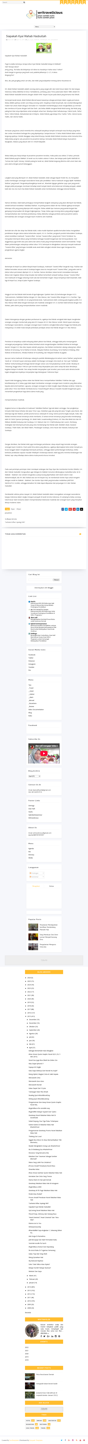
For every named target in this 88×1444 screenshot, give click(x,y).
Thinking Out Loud (35, 1136)
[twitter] (61, 2)
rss (29, 670)
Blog (30, 713)
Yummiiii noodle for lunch (37, 1243)
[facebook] (65, 2)
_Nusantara (32, 703)
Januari (31, 1283)
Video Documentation (36, 709)
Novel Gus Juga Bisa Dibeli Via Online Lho (43, 1060)
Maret (31, 1276)
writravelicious (33, 818)
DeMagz (34, 633)
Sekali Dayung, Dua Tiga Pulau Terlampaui (43, 1121)
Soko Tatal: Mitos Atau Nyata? (39, 1264)
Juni (30, 1041)
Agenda (31, 848)
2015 (29, 1016)
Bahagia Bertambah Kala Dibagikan (41, 1051)
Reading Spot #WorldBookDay (39, 1095)
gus (28, 40)
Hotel (28, 1420)
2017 (29, 1009)
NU (49, 40)
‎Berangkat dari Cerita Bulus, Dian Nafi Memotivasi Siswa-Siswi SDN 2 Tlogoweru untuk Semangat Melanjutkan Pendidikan (43, 638)
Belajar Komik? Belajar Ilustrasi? (40, 1268)
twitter (30, 658)
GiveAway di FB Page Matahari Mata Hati (43, 1190)
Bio (29, 852)
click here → (45, 1333)
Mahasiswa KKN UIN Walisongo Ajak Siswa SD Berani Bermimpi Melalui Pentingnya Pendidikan (42, 605)
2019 (29, 1002)
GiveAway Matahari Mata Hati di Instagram (43, 1183)
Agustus (32, 1033)
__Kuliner (31, 694)
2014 (29, 1287)
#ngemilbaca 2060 (35, 1187)
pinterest (31, 661)
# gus (13, 509)
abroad (39, 1420)
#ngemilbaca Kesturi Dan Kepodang (41, 1247)
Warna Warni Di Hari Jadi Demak (40, 1180)
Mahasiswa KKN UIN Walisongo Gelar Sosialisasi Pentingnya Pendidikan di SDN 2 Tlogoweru (43, 613)
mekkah (36, 40)
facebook (31, 655)
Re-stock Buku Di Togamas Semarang (42, 1250)
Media (30, 858)
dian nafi (34, 617)
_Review (31, 706)
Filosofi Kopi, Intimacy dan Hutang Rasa (42, 1214)
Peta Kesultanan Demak (45, 1374)
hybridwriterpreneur (35, 815)
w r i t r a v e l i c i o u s (39, 609)
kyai (31, 40)
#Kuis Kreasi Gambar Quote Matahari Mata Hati (45, 1173)
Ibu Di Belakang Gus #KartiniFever (40, 1149)
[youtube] (80, 2)
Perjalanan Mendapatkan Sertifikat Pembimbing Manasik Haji (49, 927)
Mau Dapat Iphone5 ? (36, 1064)
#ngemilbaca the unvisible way (39, 1108)
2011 (29, 1297)
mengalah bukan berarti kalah (46, 1384)
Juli (30, 1037)
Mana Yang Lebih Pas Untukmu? (40, 1162)
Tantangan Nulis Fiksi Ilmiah (38, 1092)
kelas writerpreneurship (51, 886)
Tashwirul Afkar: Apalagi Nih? (39, 1203)
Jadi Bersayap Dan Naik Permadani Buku (43, 1240)
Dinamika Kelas (34, 1169)
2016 (29, 1013)
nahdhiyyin (43, 40)
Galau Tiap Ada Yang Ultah (38, 1254)
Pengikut (36, 886)
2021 (29, 995)
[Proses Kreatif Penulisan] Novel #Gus (42, 1166)
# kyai (19, 509)
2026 (29, 978)
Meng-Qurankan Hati (36, 1257)
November (33, 1023)
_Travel (30, 688)
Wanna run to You (35, 1223)
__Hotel (30, 691)
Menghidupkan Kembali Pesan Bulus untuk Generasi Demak (43, 620)
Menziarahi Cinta (34, 1078)
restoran (43, 1424)
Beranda (28, 1313)
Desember (33, 1019)
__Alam (30, 697)
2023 (29, 988)
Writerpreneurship (35, 1227)
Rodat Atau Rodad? (35, 1194)
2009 (29, 1304)
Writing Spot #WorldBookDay (39, 1099)
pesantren (54, 40)
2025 (29, 981)
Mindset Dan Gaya (35, 1271)
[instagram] (72, 2)
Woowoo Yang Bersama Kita (39, 1153)
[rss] (76, 2)
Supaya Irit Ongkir (35, 1067)
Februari (32, 1279)
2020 (29, 999)
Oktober (32, 1027)
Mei (30, 1044)
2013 (29, 1290)
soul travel (30, 1428)
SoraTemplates (14, 1440)
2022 (29, 992)
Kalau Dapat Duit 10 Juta (37, 1088)
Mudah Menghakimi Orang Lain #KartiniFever (44, 1146)
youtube (31, 667)
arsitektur (52, 1420)
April (31, 1048)
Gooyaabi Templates (36, 1440)
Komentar (34, 877)
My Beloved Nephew (36, 1261)
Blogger (50, 588)
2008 (29, 1308)
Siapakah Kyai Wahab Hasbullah (40, 1207)
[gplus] (69, 2)
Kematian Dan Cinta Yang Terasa (40, 1176)
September (33, 1030)
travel (43, 1428)
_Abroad (31, 700)
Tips (29, 685)
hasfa (30, 812)
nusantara (30, 1424)
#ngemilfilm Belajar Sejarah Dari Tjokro (42, 1112)
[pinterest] (84, 2)
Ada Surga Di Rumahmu (37, 1236)
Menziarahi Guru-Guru (36, 1081)
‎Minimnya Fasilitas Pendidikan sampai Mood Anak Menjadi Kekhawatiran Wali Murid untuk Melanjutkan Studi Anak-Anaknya (43, 628)
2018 (29, 1006)
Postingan (34, 873)
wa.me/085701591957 (36, 835)
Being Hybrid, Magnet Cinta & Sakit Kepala (43, 1074)
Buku (30, 716)
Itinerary (31, 855)
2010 (29, 1301)
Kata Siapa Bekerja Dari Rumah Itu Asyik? (43, 1071)
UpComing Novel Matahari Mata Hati (41, 1210)
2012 (29, 1294)
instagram (32, 664)
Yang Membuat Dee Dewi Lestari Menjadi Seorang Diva (49, 937)
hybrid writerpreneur (39, 624)
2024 (29, 985)
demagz (31, 806)
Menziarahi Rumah (35, 1085)
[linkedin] (52, 1336)
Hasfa (33, 601)
